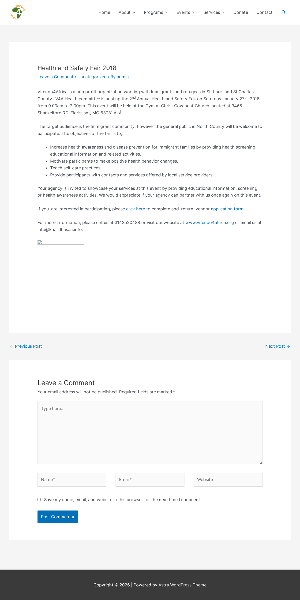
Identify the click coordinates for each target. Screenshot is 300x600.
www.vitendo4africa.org (209, 222)
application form (227, 208)
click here (136, 208)
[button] (283, 12)
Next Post (277, 346)
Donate (240, 12)
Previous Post (26, 346)
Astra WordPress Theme (182, 584)
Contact (264, 12)
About (125, 12)
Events (183, 12)
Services (211, 12)
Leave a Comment (56, 76)
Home (104, 12)
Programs (153, 12)
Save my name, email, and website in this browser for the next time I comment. (122, 499)
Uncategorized (92, 76)
